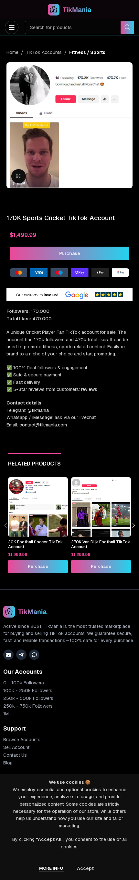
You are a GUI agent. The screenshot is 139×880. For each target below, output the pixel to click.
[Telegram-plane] (21, 655)
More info (51, 868)
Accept (85, 868)
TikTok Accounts (44, 52)
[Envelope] (8, 655)
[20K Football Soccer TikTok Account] (38, 507)
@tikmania (38, 410)
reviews (89, 389)
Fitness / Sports (87, 52)
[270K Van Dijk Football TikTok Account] (101, 507)
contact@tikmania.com (43, 425)
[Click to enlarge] (18, 176)
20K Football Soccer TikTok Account (35, 544)
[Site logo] (69, 9)
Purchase (69, 253)
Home (12, 52)
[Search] (127, 27)
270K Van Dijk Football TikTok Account (100, 544)
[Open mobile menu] (12, 27)
